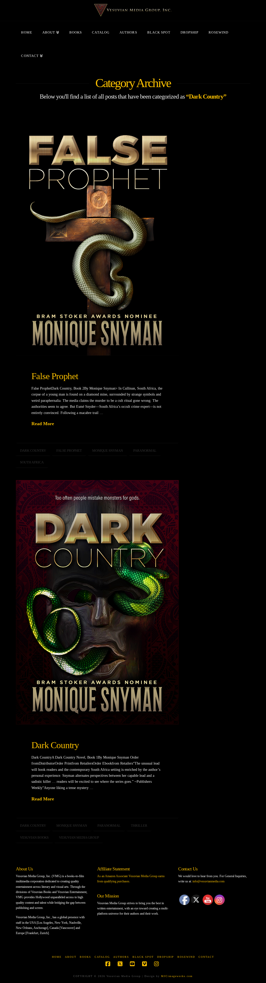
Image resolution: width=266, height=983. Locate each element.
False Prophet (54, 376)
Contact (206, 956)
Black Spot (143, 956)
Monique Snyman (107, 450)
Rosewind (186, 956)
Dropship (165, 956)
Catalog (102, 956)
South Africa (32, 462)
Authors (121, 956)
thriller (139, 825)
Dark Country (33, 450)
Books (85, 956)
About (70, 956)
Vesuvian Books (34, 837)
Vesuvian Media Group (79, 837)
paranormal (144, 450)
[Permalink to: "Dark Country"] (97, 602)
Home (57, 956)
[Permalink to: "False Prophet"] (97, 233)
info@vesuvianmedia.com (208, 881)
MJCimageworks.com (177, 976)
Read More (42, 423)
